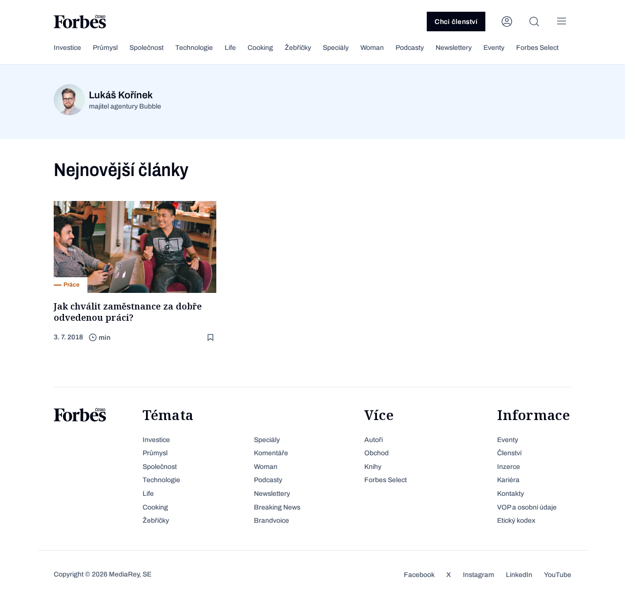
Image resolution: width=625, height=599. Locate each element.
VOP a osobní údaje (527, 507)
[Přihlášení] (507, 21)
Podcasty (410, 47)
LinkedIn (519, 574)
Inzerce (508, 466)
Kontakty (510, 493)
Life (230, 47)
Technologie (194, 47)
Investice (67, 47)
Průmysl (105, 47)
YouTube (557, 574)
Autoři (373, 440)
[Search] (534, 21)
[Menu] (561, 21)
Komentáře (271, 453)
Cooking (260, 47)
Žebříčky (298, 47)
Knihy (372, 466)
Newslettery (454, 47)
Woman (372, 47)
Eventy (493, 47)
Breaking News (277, 507)
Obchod (376, 453)
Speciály (336, 47)
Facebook (419, 574)
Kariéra (508, 480)
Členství (509, 453)
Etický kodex (516, 520)
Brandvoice (271, 520)
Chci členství (456, 21)
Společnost (146, 47)
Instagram (478, 574)
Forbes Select (537, 47)
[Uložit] (211, 337)
